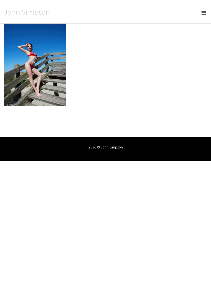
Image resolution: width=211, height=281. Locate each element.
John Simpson (27, 12)
